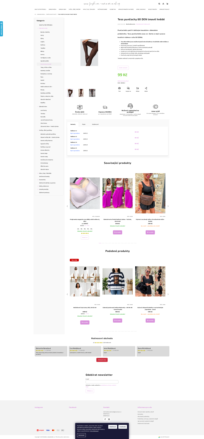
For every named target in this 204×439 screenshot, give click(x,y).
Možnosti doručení (123, 81)
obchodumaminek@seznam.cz (112, 412)
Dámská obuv (43, 106)
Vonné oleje (44, 153)
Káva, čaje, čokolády (45, 173)
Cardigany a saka (46, 58)
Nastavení (81, 435)
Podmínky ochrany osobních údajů (148, 419)
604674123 (106, 414)
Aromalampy (44, 163)
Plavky (42, 90)
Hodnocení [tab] (95, 124)
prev (67, 206)
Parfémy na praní (45, 147)
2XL (78, 229)
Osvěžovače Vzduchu (47, 160)
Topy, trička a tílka (46, 67)
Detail (84, 237)
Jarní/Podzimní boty (47, 120)
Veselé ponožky (43, 189)
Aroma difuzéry (45, 150)
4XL (85, 229)
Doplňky (43, 103)
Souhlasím (123, 427)
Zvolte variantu (123, 68)
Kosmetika (42, 180)
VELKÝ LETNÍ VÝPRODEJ (46, 25)
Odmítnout (112, 427)
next (168, 206)
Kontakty (140, 414)
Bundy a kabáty (45, 32)
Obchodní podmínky (143, 416)
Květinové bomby (44, 176)
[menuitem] (40, 9)
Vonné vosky (44, 156)
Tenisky (43, 113)
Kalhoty (43, 45)
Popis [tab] (83, 124)
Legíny (42, 42)
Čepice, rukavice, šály (47, 96)
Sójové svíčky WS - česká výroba (50, 137)
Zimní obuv (44, 123)
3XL (82, 229)
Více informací (94, 431)
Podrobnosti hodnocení (143, 24)
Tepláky (43, 48)
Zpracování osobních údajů (146, 421)
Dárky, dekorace (44, 186)
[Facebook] (105, 419)
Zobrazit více (102, 360)
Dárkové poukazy (44, 192)
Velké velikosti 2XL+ (46, 87)
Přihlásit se (90, 391)
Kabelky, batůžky (46, 93)
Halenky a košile (45, 70)
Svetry (42, 54)
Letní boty (44, 110)
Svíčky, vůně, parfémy (45, 130)
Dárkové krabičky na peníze (47, 183)
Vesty (42, 35)
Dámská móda (43, 28)
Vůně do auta (44, 166)
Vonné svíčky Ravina (47, 140)
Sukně (42, 80)
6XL (91, 229)
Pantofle (43, 117)
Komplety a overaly (46, 74)
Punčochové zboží (46, 64)
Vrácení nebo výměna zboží (146, 412)
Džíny (42, 38)
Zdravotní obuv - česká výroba (50, 126)
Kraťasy (43, 83)
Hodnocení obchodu (102, 338)
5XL (88, 229)
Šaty (42, 77)
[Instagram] (109, 419)
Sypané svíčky (45, 144)
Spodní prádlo (45, 61)
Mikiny (42, 51)
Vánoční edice (45, 169)
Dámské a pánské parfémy (48, 134)
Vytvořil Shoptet (164, 437)
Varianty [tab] (73, 124)
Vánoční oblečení (46, 99)
